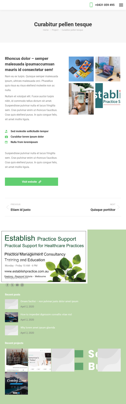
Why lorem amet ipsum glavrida (38, 327)
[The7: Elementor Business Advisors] (16, 360)
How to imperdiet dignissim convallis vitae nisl (46, 314)
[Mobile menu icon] (121, 5)
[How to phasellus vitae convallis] (16, 383)
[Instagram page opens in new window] (22, 285)
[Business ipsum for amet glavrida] (86, 360)
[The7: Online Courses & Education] (40, 360)
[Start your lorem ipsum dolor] (63, 360)
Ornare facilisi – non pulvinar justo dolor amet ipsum (49, 301)
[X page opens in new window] (12, 285)
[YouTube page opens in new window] (17, 285)
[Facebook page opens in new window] (7, 285)
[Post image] (11, 304)
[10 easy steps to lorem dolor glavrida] (109, 360)
